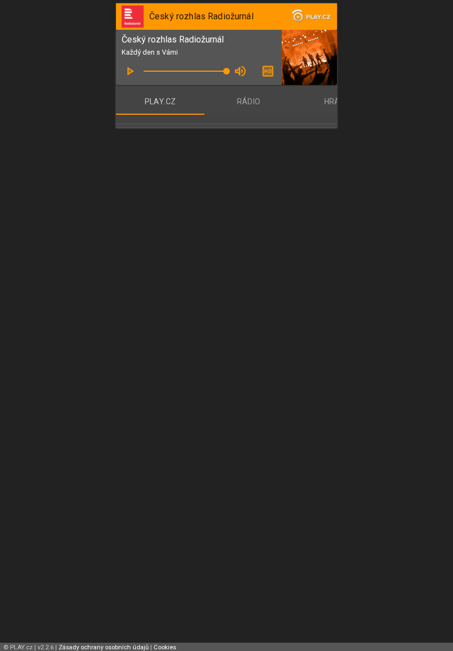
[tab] (160, 101)
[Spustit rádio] (130, 71)
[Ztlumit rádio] (240, 71)
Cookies (165, 647)
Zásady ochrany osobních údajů (104, 647)
